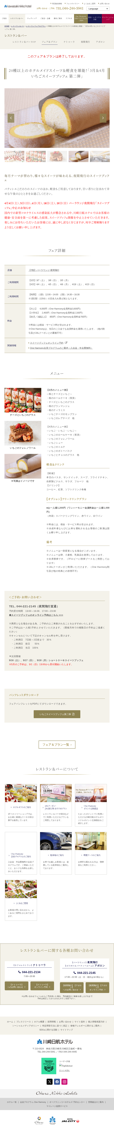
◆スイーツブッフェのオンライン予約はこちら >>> (36, 615)
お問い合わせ (105, 3)
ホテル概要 (39, 1021)
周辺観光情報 (57, 3)
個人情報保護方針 (96, 1021)
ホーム (10, 1021)
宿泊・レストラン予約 (94, 18)
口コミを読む (64, 1070)
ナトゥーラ (69, 42)
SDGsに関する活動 (48, 1030)
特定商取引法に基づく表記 (54, 1025)
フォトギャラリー (72, 3)
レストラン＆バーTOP (24, 42)
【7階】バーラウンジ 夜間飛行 (43, 270)
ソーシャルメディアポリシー (25, 1025)
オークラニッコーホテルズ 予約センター (67, 1102)
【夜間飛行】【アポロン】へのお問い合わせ (71, 987)
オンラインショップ (108, 18)
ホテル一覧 (12, 1102)
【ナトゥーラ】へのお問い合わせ (15, 986)
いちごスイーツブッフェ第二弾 (55, 714)
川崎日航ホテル (17, 6)
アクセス (69, 18)
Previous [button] (11, 122)
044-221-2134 (31, 972)
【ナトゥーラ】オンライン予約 (41, 986)
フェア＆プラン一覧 (55, 744)
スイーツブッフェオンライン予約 (46, 343)
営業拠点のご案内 (96, 1102)
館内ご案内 (58, 18)
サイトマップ (66, 1030)
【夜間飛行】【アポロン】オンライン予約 (97, 987)
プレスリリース (23, 1021)
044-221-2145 (86, 972)
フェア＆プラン (50, 42)
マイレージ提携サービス (57, 1106)
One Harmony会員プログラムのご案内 (81, 18)
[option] (57, 118)
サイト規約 (80, 1021)
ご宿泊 (4, 18)
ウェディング (32, 18)
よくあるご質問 (89, 3)
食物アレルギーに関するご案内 (84, 1025)
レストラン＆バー (16, 18)
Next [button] (103, 122)
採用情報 (52, 1021)
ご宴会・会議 (45, 18)
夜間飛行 (85, 42)
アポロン (100, 42)
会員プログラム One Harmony (33, 1102)
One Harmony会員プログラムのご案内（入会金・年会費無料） (61, 348)
